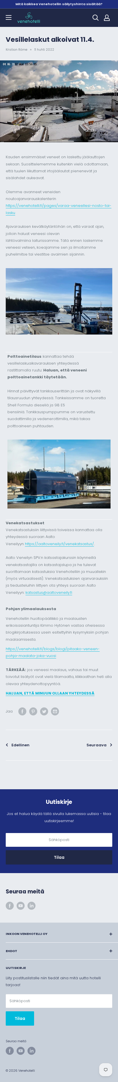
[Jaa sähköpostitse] (55, 711)
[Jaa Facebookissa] (22, 711)
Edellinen (20, 745)
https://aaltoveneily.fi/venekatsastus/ (59, 544)
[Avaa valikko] (8, 17)
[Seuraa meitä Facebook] (10, 906)
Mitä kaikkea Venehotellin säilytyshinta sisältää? (59, 4)
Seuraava (96, 745)
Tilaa (59, 857)
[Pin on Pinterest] (33, 711)
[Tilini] (107, 18)
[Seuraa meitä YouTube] (21, 906)
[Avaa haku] (96, 18)
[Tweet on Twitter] (44, 711)
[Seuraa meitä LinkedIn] (31, 906)
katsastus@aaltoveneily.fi (48, 592)
